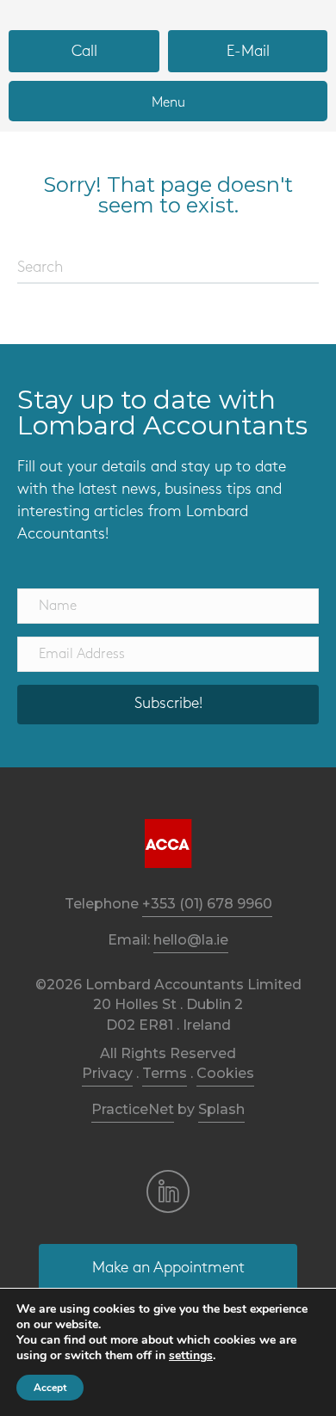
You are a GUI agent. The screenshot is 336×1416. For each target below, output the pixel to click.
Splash (221, 1109)
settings (191, 1356)
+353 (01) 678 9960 (207, 904)
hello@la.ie (190, 940)
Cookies (225, 1073)
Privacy (107, 1073)
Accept (50, 1387)
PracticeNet (132, 1109)
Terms (164, 1073)
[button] (168, 704)
